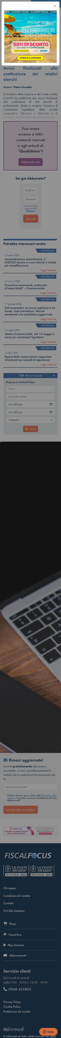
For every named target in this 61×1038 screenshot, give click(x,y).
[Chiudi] (55, 6)
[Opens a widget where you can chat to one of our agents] (48, 1032)
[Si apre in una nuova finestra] (30, 36)
